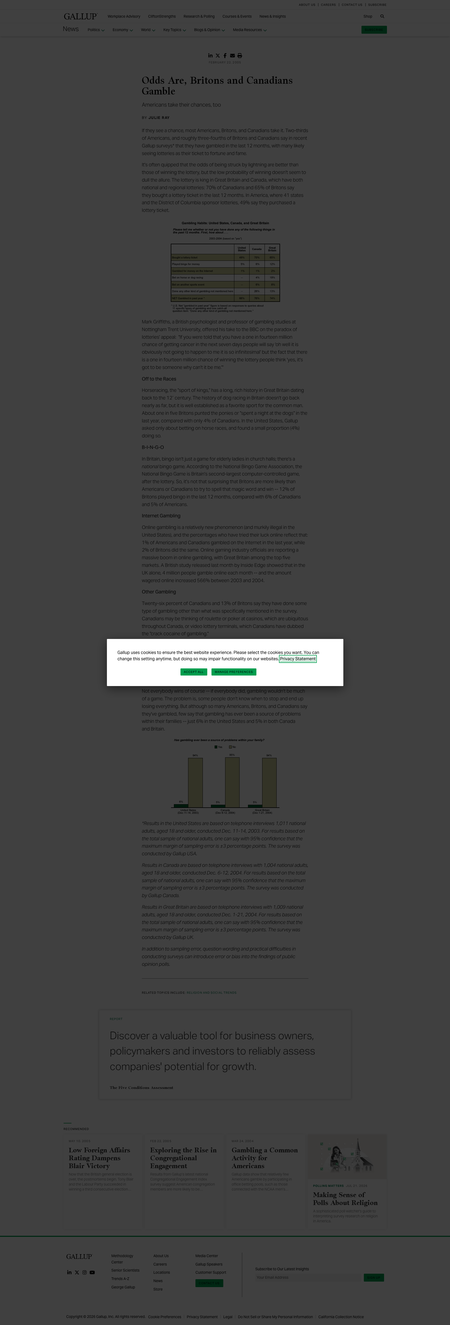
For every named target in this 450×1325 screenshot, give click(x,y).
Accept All (194, 672)
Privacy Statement (298, 659)
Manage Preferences (234, 672)
